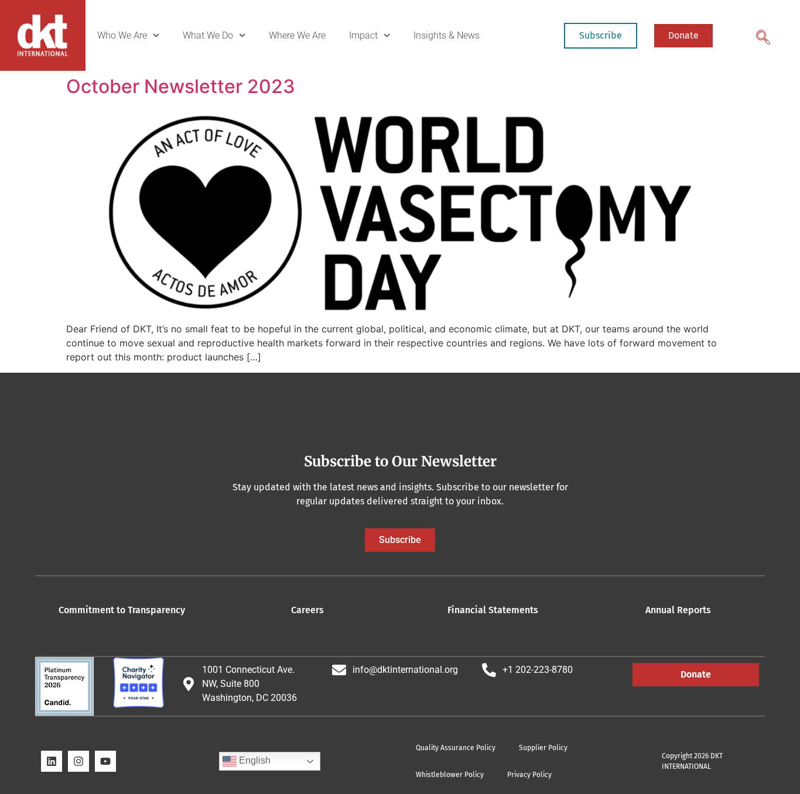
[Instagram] (78, 761)
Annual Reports (678, 610)
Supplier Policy (543, 748)
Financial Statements (492, 610)
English (254, 760)
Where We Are (297, 35)
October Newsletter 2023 (180, 86)
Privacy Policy (529, 775)
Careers (307, 610)
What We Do (208, 35)
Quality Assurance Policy (455, 748)
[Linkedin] (51, 761)
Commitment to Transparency (122, 610)
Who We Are (122, 35)
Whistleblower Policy (450, 775)
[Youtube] (105, 761)
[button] (762, 34)
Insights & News (446, 35)
